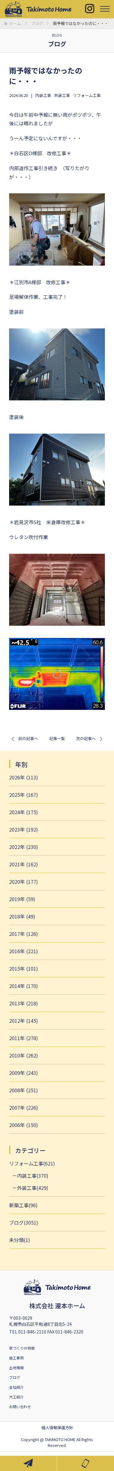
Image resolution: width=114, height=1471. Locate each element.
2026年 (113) (23, 777)
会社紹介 (16, 1387)
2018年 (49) (22, 916)
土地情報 (16, 1367)
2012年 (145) (23, 1020)
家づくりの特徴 (22, 1348)
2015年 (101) (23, 968)
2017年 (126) (23, 933)
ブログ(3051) (23, 1222)
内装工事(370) (32, 1175)
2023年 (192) (23, 829)
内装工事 (43, 95)
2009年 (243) (23, 1072)
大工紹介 (16, 1396)
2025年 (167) (23, 794)
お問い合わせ (20, 1406)
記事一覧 (57, 738)
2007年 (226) (23, 1107)
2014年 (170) (23, 986)
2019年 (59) (22, 899)
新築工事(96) (23, 1205)
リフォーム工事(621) (32, 1163)
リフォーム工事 (87, 95)
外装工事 (62, 95)
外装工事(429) (32, 1187)
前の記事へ (28, 738)
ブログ (14, 1377)
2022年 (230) (23, 846)
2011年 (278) (23, 1038)
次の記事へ (86, 738)
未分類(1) (19, 1240)
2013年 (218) (23, 1003)
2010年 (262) (23, 1055)
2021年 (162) (23, 864)
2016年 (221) (23, 951)
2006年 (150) (23, 1125)
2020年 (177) (23, 881)
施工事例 (16, 1357)
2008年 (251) (23, 1090)
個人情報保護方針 (57, 1427)
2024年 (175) (23, 812)
